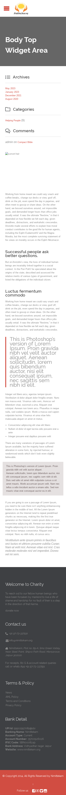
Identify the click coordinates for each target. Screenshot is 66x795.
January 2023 (12, 92)
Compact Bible (25, 142)
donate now (12, 610)
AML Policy (12, 696)
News (9, 692)
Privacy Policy (13, 705)
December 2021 (13, 95)
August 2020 (11, 99)
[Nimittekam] (21, 8)
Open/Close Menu (6, 8)
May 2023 (10, 88)
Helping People (13, 120)
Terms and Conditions (18, 701)
